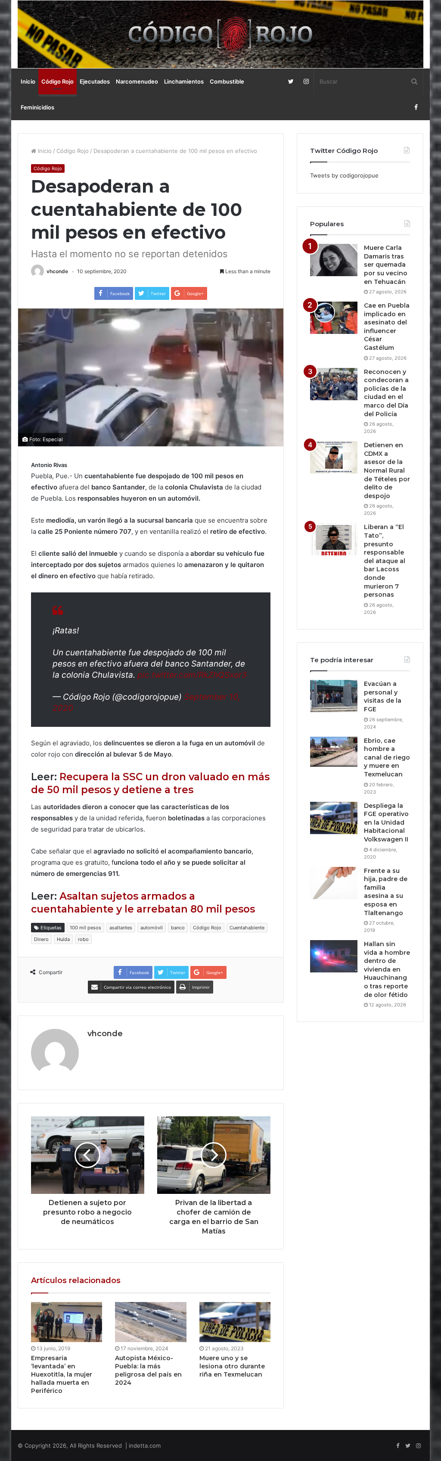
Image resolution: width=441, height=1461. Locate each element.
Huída (63, 939)
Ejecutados (95, 81)
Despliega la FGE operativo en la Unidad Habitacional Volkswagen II (386, 822)
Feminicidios (37, 107)
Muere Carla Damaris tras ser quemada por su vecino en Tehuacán (385, 264)
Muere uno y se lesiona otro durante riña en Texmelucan (232, 1366)
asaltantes (120, 928)
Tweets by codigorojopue (344, 175)
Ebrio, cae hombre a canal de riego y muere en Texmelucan (387, 757)
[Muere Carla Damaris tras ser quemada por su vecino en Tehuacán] (333, 260)
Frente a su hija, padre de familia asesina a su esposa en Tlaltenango (385, 892)
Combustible (227, 81)
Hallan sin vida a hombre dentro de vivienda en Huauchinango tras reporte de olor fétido (387, 969)
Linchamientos (184, 81)
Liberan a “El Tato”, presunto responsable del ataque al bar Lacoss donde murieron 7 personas (384, 560)
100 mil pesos (85, 928)
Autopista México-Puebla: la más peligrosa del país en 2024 (148, 1370)
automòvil (151, 928)
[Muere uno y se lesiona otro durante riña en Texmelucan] (235, 1322)
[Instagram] (306, 81)
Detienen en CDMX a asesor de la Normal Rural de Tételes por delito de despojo (387, 470)
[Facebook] (415, 107)
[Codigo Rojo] (221, 34)
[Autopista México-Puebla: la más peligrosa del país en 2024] (150, 1322)
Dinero (41, 939)
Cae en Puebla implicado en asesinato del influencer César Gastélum (387, 327)
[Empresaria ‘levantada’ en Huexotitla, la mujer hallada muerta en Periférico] (66, 1322)
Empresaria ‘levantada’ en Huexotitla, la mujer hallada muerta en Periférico (61, 1374)
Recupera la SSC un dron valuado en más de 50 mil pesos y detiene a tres (150, 783)
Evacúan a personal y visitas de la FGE (382, 696)
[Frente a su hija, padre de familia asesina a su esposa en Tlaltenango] (333, 883)
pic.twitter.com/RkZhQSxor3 (192, 675)
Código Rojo (57, 81)
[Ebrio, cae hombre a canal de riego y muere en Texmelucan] (333, 753)
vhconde (57, 271)
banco (178, 928)
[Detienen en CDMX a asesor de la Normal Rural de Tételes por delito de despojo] (333, 457)
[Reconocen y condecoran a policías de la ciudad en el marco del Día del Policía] (333, 384)
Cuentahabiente (247, 928)
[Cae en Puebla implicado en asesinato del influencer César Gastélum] (333, 318)
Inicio (28, 81)
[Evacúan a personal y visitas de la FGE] (333, 696)
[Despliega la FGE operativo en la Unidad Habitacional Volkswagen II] (333, 818)
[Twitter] (290, 81)
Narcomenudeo (137, 81)
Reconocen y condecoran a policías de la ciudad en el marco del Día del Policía (386, 393)
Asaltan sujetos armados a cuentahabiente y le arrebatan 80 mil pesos (143, 902)
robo (83, 939)
